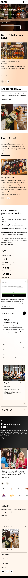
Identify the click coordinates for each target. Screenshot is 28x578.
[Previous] (2, 483)
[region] (14, 289)
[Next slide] (8, 81)
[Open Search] (23, 2)
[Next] (7, 483)
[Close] (25, 281)
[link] (3, 489)
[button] (26, 2)
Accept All (14, 295)
